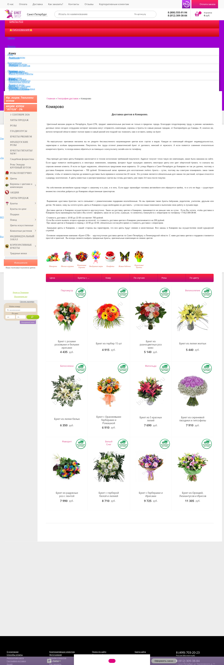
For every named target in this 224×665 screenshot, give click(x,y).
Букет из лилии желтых (192, 343)
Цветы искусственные (21, 225)
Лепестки (13, 87)
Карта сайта (140, 651)
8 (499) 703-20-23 (188, 652)
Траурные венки (18, 253)
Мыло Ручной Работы (21, 73)
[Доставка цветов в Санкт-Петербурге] (13, 13)
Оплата (23, 4)
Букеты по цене (18, 208)
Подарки (14, 214)
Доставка (38, 4)
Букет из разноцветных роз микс (151, 344)
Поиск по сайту (99, 651)
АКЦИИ (14, 192)
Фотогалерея (55, 654)
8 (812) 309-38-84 (177, 15)
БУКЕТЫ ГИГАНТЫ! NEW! (21, 152)
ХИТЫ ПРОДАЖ (19, 120)
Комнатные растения (21, 230)
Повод (13, 219)
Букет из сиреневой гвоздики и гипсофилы (192, 419)
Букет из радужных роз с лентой (67, 494)
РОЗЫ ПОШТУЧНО (21, 172)
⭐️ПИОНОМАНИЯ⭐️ (20, 29)
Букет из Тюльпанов (20, 292)
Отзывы (89, 4)
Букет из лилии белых (67, 419)
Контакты (73, 4)
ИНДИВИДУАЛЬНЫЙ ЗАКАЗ (22, 238)
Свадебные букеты (19, 82)
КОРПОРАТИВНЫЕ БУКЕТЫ (21, 246)
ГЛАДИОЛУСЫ (18, 130)
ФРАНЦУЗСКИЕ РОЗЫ (19, 143)
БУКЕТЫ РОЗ (16, 21)
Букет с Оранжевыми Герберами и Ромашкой (108, 420)
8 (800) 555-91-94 (177, 12)
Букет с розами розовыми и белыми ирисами (67, 344)
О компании (12, 651)
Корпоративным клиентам (114, 4)
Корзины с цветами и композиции (21, 185)
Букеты (12, 46)
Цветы (11, 38)
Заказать (205, 14)
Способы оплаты (15, 654)
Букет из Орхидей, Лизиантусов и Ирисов (192, 494)
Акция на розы (17, 57)
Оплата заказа (207, 4)
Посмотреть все (20, 296)
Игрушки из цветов (19, 65)
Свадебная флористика (22, 158)
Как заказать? (55, 4)
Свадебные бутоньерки (22, 88)
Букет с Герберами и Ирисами (151, 494)
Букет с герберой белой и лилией (109, 494)
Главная (51, 98)
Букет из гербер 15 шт (109, 343)
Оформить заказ (164, 660)
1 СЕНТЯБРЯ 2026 (20, 114)
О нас (10, 4)
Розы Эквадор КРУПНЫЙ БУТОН (20, 166)
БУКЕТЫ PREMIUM (21, 136)
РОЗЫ (13, 125)
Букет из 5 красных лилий (151, 419)
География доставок (67, 98)
